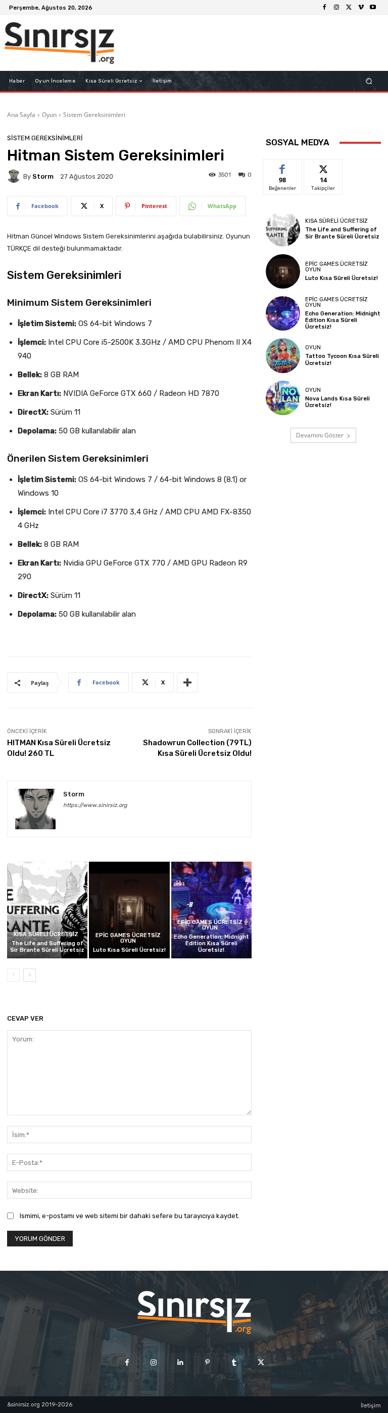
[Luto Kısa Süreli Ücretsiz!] (129, 910)
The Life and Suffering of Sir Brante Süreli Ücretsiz (47, 946)
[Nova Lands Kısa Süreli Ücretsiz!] (283, 398)
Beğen (282, 167)
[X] (349, 8)
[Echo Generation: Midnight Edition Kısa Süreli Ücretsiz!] (211, 910)
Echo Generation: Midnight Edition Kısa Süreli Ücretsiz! (211, 943)
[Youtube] (373, 8)
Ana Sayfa (21, 114)
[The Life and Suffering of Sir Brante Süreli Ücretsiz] (47, 910)
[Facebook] (324, 8)
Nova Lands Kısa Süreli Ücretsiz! (337, 402)
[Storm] (15, 176)
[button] (369, 81)
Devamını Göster (320, 435)
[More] (187, 682)
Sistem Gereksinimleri (94, 114)
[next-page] (29, 975)
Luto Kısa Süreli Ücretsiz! (129, 950)
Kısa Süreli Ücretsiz (46, 934)
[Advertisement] (241, 43)
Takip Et (323, 167)
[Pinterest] (207, 1362)
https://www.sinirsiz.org (95, 805)
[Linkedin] (180, 1362)
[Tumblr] (234, 1362)
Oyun (49, 114)
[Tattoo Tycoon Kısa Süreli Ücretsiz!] (283, 355)
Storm (43, 176)
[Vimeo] (361, 8)
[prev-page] (13, 975)
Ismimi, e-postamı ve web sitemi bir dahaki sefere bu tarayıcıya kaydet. (129, 1216)
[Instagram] (336, 8)
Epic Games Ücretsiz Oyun (128, 938)
